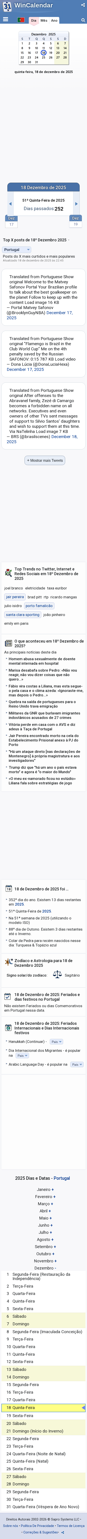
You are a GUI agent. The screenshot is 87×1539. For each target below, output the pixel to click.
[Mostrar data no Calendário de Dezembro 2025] (43, 55)
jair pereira (15, 597)
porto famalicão (39, 605)
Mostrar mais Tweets (45, 460)
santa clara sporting (22, 614)
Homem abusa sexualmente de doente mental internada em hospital (42, 661)
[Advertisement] (43, 131)
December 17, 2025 (25, 369)
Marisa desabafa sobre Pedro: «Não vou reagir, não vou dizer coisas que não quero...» (43, 674)
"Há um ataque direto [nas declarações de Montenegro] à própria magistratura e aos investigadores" (44, 756)
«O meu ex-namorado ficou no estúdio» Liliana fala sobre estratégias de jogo (42, 780)
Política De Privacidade (37, 1526)
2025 (19, 904)
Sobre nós (10, 1526)
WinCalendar (33, 5)
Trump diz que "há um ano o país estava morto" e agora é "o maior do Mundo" (43, 769)
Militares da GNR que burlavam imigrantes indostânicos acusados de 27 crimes (44, 715)
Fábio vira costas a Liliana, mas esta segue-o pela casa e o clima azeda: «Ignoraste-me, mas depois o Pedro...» (46, 690)
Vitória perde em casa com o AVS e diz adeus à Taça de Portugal (42, 726)
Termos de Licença (71, 1526)
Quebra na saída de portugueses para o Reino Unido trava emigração (42, 704)
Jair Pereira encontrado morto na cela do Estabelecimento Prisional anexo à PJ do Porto (44, 740)
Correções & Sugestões (40, 1532)
